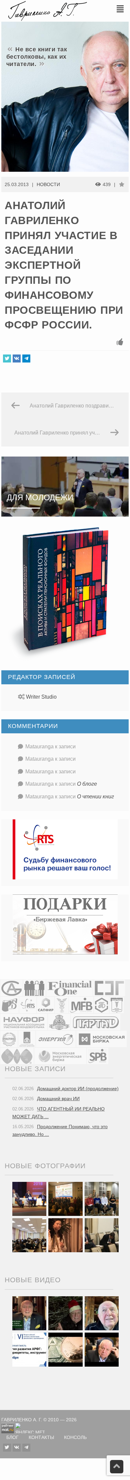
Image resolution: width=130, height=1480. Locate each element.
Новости (48, 184)
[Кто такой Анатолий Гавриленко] (102, 1349)
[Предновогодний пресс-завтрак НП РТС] (65, 1235)
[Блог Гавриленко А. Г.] (47, 10)
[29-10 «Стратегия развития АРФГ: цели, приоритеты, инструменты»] (29, 1349)
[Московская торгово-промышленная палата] (117, 1004)
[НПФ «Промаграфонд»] (9, 1038)
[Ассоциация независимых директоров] (34, 987)
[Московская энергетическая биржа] (60, 1055)
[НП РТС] (27, 1004)
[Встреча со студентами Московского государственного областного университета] (29, 1235)
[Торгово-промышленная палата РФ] (61, 1004)
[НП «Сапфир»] (45, 1004)
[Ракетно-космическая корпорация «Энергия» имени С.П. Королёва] (56, 1038)
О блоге (87, 784)
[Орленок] (102, 1198)
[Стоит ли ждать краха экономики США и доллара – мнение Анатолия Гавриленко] (65, 1349)
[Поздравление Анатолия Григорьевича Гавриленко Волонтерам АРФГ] (65, 1312)
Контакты (41, 1437)
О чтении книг (95, 796)
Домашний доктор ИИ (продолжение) (78, 1088)
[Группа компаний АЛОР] (11, 987)
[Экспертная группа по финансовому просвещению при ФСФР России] (109, 987)
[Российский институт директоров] (26, 1038)
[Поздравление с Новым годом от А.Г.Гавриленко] (29, 1312)
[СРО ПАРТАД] (95, 1021)
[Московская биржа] (101, 1038)
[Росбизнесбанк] (9, 1004)
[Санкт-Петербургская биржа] (97, 1055)
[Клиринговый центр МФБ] (81, 1004)
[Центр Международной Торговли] (17, 1055)
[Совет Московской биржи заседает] (102, 1235)
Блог (12, 1437)
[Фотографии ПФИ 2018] (29, 1198)
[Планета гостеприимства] (59, 1021)
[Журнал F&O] (69, 987)
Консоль (75, 1437)
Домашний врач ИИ (58, 1098)
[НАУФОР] (23, 1021)
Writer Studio (41, 697)
